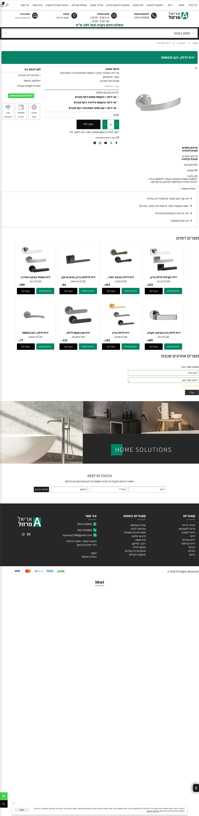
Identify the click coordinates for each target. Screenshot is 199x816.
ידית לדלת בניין (120, 332)
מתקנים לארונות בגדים (118, 5)
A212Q (160, 281)
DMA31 (32, 336)
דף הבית (193, 5)
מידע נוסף (37, 5)
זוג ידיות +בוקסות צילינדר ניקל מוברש (95, 102)
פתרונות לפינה (138, 528)
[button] (154, 291)
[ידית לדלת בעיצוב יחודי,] (121, 267)
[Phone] (4, 804)
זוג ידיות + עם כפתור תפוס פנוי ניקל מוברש (92, 108)
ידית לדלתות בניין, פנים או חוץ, (78, 277)
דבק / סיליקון (139, 543)
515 (107, 285)
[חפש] (6, 5)
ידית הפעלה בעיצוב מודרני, (35, 277)
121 (65, 340)
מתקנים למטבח (155, 5)
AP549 (75, 336)
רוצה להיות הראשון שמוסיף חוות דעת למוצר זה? (94, 132)
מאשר (21, 810)
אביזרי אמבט (96, 5)
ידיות (170, 5)
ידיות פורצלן (188, 540)
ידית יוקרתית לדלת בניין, (163, 277)
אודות (181, 5)
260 (22, 285)
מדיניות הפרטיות (153, 811)
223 (150, 285)
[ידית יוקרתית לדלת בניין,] (163, 274)
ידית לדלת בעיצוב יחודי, (120, 277)
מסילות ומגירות (79, 5)
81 (117, 115)
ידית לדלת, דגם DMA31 (35, 332)
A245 (117, 281)
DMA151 (109, 86)
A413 (160, 336)
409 (150, 340)
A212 (32, 281)
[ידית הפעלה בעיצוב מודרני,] (35, 274)
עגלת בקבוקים (138, 525)
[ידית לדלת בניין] (121, 330)
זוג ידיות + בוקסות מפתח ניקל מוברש (95, 97)
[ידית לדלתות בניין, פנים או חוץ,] (78, 274)
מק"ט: (116, 86)
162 (107, 340)
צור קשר (24, 5)
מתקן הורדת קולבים (135, 551)
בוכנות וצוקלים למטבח (57, 5)
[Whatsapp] (4, 796)
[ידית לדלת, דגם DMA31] (35, 330)
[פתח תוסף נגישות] (196, 788)
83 (64, 285)
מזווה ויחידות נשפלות (134, 532)
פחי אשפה (138, 5)
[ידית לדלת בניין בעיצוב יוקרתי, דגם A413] (163, 330)
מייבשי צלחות (138, 536)
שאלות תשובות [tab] (188, 188)
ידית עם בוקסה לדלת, (78, 332)
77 (21, 340)
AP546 (117, 336)
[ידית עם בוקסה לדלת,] (78, 330)
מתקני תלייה (139, 547)
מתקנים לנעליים (137, 554)
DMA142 (75, 281)
